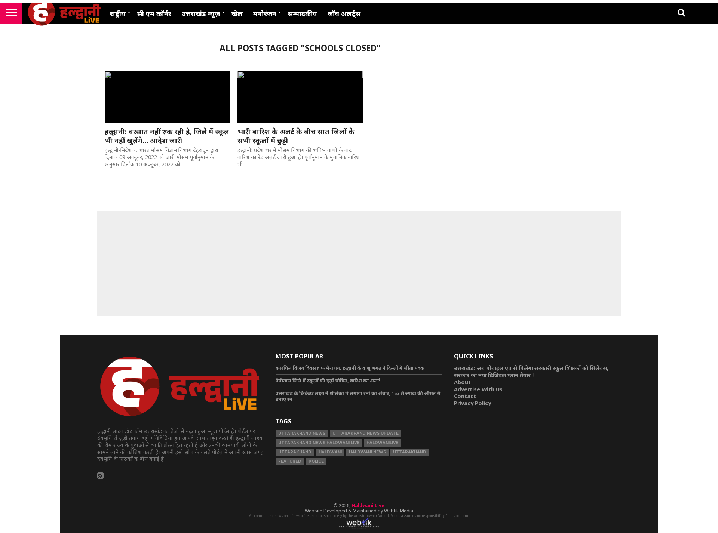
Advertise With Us (478, 389)
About (462, 382)
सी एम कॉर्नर (154, 13)
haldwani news (367, 452)
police (316, 461)
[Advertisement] (359, 263)
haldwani (330, 452)
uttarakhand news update (365, 433)
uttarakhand (295, 452)
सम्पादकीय (302, 13)
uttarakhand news (301, 433)
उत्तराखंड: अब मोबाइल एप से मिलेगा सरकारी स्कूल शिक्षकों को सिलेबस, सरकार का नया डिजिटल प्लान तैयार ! (531, 371)
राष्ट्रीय (118, 13)
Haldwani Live (368, 505)
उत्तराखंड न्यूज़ (201, 13)
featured (289, 461)
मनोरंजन (264, 13)
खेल (237, 13)
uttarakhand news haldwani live (318, 442)
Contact (465, 396)
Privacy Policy (472, 403)
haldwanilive (382, 442)
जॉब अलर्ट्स (344, 13)
